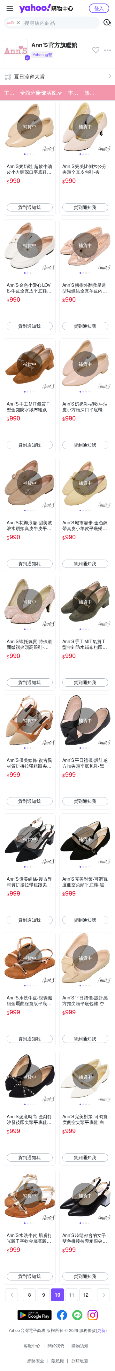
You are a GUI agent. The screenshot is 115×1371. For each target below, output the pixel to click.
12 (85, 1294)
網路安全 (35, 1361)
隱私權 (57, 1361)
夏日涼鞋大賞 (29, 76)
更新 (101, 1330)
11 (71, 1294)
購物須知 (80, 1345)
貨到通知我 (29, 207)
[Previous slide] (8, 126)
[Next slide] (51, 126)
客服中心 (32, 1345)
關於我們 (56, 1345)
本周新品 (74, 92)
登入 (99, 8)
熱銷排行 (90, 92)
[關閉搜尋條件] (18, 22)
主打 (9, 92)
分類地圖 (79, 1361)
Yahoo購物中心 (46, 8)
